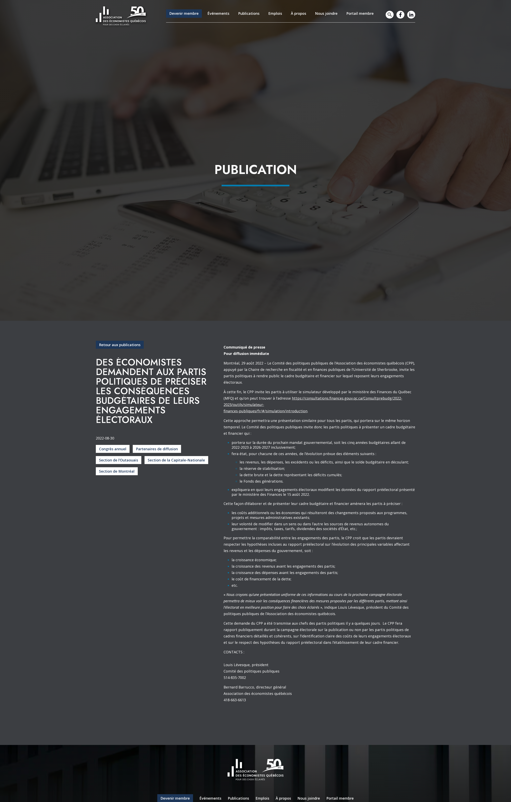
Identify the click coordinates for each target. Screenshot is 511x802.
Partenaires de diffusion (157, 448)
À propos (298, 13)
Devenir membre (184, 13)
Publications (248, 13)
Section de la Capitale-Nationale (176, 460)
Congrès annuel (112, 448)
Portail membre (360, 13)
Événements (218, 13)
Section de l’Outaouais (118, 460)
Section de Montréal (117, 471)
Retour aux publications (120, 344)
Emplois (275, 13)
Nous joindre (326, 13)
